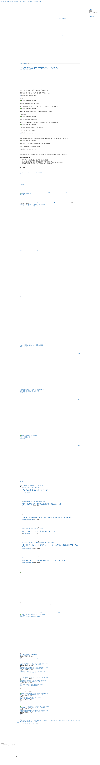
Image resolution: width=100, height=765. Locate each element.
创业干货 (40, 1)
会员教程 (30, 1)
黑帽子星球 (65, 720)
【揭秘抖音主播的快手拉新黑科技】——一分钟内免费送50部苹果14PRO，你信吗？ (50, 546)
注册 (59, 612)
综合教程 (36, 1)
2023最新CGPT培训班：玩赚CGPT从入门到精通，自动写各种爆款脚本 (32, 690)
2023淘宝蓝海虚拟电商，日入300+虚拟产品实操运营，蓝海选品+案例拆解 (32, 711)
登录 (42, 612)
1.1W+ (37, 202)
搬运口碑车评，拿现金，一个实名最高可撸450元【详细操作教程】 (31, 659)
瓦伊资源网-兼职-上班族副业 (27, 723)
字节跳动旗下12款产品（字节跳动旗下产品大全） (39, 531)
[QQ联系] (28, 747)
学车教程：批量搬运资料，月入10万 (35, 490)
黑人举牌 (74, 720)
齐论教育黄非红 (41, 720)
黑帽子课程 (61, 720)
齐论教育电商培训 (47, 720)
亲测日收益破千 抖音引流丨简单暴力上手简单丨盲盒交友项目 (30, 672)
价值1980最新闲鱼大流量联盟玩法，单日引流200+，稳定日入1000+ (31, 681)
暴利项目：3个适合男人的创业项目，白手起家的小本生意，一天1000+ (47, 517)
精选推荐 (25, 1)
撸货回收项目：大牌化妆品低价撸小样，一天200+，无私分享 (43, 560)
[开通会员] (8, 756)
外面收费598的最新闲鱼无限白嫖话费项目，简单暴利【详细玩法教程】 (31, 668)
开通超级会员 (91, 16)
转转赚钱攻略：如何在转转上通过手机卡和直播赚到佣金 (41, 504)
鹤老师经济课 (30, 721)
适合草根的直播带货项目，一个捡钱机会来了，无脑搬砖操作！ (32, 172)
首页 (20, 1)
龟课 (32, 720)
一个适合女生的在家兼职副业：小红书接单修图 (30, 170)
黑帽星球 (54, 720)
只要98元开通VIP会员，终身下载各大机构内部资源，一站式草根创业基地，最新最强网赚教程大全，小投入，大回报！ (39, 62)
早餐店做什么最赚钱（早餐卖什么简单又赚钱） (40, 67)
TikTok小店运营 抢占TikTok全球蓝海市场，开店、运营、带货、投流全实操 (32, 707)
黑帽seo (71, 720)
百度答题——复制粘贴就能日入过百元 (28, 171)
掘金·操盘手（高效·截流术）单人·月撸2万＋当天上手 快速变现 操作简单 (32, 664)
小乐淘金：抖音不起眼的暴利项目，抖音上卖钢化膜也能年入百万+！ (33, 168)
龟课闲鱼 (26, 720)
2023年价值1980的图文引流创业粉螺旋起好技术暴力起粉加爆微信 (31, 703)
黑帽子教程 (68, 720)
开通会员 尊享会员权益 (62, 18)
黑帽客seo (57, 720)
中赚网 (17, 722)
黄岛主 (21, 721)
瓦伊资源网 (22, 70)
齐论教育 (51, 720)
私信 (39, 79)
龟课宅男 (29, 720)
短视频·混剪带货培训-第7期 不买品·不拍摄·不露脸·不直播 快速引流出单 (31, 715)
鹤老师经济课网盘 (25, 721)
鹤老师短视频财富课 (36, 721)
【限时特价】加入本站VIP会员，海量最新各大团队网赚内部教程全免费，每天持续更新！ (34, 677)
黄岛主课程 (78, 720)
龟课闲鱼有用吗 (22, 720)
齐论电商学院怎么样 (36, 720)
